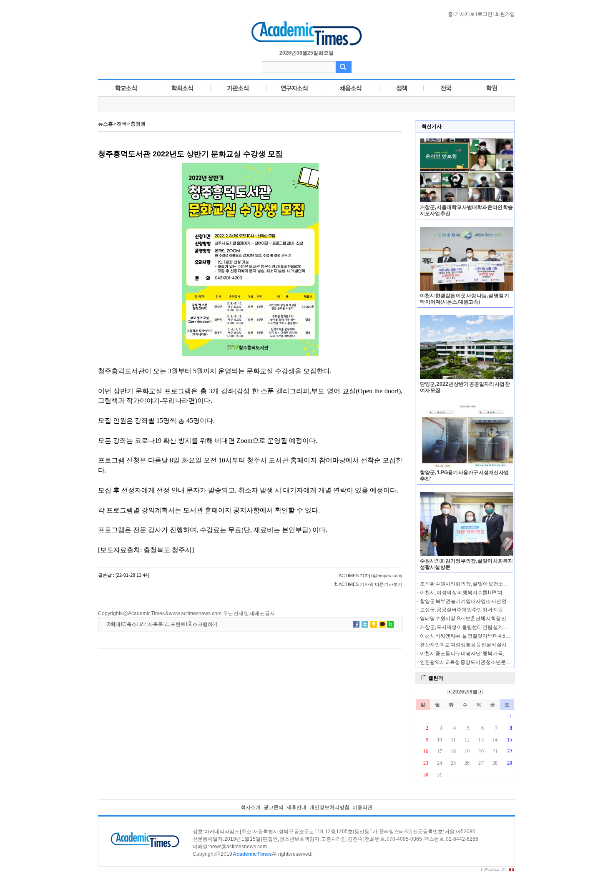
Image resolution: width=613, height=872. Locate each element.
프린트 (178, 624)
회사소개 (251, 807)
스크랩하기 (205, 624)
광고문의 (274, 807)
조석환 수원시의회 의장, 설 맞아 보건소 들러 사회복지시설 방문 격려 (492, 584)
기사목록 (153, 624)
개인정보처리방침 (329, 807)
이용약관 (362, 807)
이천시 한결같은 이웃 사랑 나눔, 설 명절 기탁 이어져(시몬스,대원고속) (464, 299)
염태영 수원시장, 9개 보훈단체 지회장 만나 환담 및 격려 (479, 618)
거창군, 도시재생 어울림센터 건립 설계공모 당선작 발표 (479, 627)
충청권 (138, 124)
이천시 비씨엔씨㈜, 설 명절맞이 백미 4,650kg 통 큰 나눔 (479, 636)
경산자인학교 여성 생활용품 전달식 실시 (463, 645)
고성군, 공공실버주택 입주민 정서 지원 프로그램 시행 (477, 610)
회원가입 (505, 14)
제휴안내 (296, 807)
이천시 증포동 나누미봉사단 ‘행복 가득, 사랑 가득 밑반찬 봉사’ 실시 (491, 653)
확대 (116, 624)
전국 (122, 124)
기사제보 (465, 14)
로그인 (484, 14)
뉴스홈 (105, 124)
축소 (132, 624)
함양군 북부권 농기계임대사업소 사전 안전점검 (471, 601)
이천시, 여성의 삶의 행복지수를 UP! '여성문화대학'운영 (479, 593)
